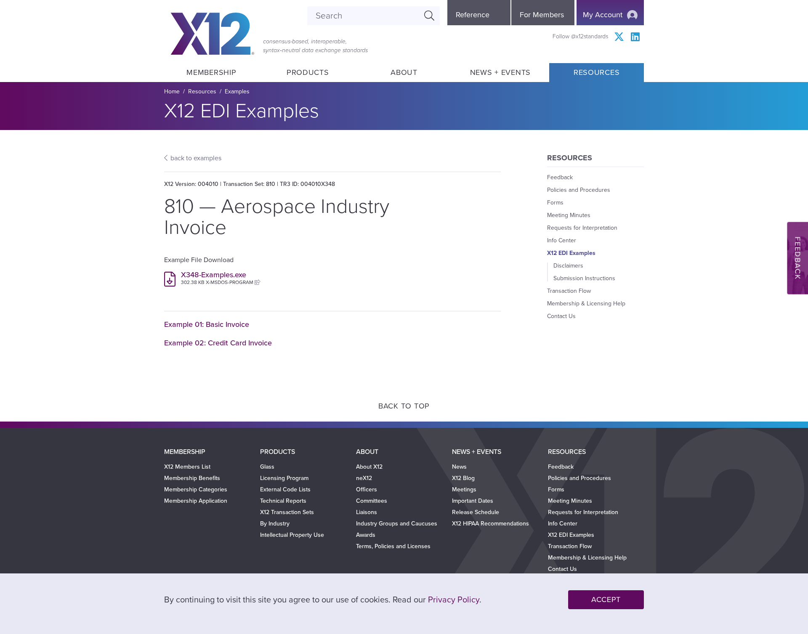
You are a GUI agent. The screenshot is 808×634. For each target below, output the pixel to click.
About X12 (369, 466)
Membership (211, 72)
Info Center (561, 240)
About (404, 72)
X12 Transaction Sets (287, 512)
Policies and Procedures (578, 190)
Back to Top (404, 406)
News (459, 466)
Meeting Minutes (568, 215)
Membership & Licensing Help (586, 303)
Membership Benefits (192, 478)
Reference (472, 14)
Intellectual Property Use (292, 535)
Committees (371, 500)
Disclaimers (568, 265)
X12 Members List (187, 466)
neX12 (364, 478)
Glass (267, 466)
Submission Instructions (584, 278)
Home (172, 91)
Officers (366, 489)
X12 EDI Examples (571, 253)
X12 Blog (463, 478)
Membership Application (195, 500)
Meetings (464, 489)
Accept (606, 599)
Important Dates (472, 500)
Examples (237, 91)
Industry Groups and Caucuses (396, 523)
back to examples (195, 158)
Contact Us (561, 316)
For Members (542, 14)
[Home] (212, 34)
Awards (365, 535)
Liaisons (366, 512)
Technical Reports (283, 500)
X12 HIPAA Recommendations (490, 523)
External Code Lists (285, 489)
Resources (596, 72)
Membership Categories (195, 489)
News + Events (500, 72)
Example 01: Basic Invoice (206, 324)
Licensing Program (284, 478)
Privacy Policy (453, 600)
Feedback (560, 177)
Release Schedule (475, 512)
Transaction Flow (569, 290)
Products (308, 72)
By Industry (275, 523)
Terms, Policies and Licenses (393, 546)
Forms (555, 202)
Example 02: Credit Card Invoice (218, 343)
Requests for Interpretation (582, 227)
